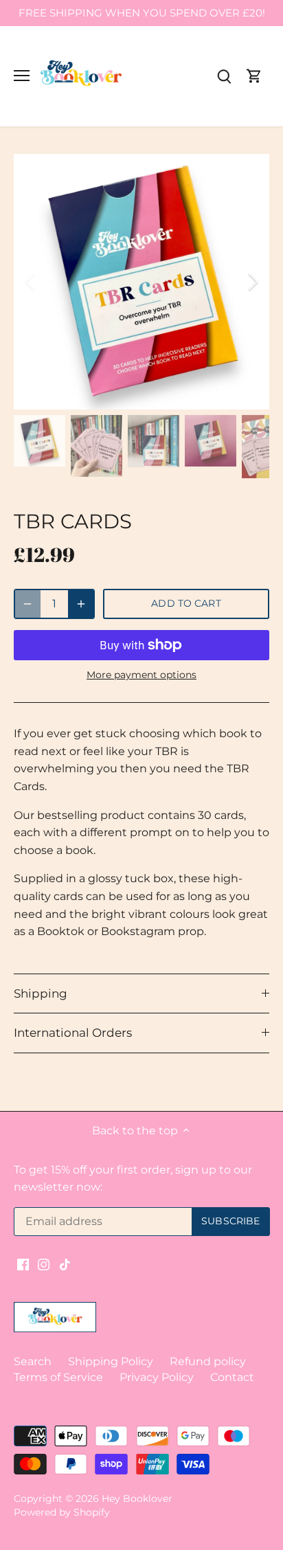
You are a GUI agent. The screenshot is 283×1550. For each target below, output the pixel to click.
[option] (141, 281)
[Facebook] (23, 1263)
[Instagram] (43, 1263)
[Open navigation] (22, 75)
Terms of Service (58, 1377)
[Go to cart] (254, 76)
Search (33, 1361)
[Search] (224, 76)
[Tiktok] (65, 1263)
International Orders (73, 1033)
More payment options (141, 675)
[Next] (252, 282)
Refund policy (208, 1361)
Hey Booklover (137, 1498)
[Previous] (31, 282)
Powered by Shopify (62, 1512)
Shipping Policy (110, 1361)
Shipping (40, 993)
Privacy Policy (157, 1377)
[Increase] (81, 603)
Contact (232, 1377)
